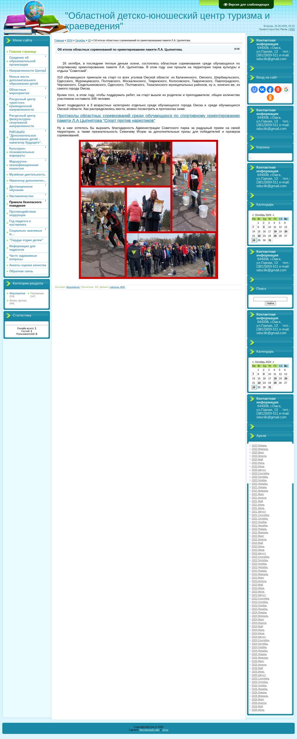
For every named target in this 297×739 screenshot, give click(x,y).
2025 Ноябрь (259, 685)
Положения (37, 293)
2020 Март (258, 452)
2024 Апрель (259, 622)
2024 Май (257, 626)
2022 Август (259, 553)
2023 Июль (258, 591)
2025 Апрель (259, 664)
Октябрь (80, 40)
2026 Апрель (259, 702)
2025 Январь (259, 654)
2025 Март (258, 661)
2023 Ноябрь (259, 605)
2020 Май (257, 459)
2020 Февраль (260, 449)
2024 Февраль (260, 615)
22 (259, 235)
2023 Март (258, 577)
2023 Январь (259, 570)
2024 (69, 40)
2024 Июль (258, 633)
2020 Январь (259, 445)
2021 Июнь (258, 504)
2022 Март (258, 535)
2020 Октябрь (260, 476)
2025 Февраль (260, 657)
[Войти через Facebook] (270, 89)
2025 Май (257, 668)
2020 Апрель (259, 455)
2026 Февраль (260, 695)
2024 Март (258, 619)
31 (269, 240)
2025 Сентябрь (260, 678)
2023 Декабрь (260, 609)
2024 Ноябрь (259, 647)
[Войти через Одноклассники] (270, 97)
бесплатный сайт (149, 729)
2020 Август (259, 469)
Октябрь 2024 (263, 215)
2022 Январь (259, 529)
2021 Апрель (259, 497)
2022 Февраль (260, 532)
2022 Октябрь (260, 560)
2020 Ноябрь (259, 480)
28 (89, 40)
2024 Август (259, 636)
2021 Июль (258, 508)
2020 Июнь (258, 462)
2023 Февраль (260, 574)
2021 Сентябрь (260, 515)
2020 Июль (258, 466)
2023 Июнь (258, 588)
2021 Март (258, 494)
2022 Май (257, 542)
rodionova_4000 (117, 287)
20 (285, 231)
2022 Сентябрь (260, 556)
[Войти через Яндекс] (277, 89)
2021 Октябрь (260, 518)
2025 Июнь (258, 671)
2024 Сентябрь (260, 640)
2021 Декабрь (260, 525)
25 (275, 235)
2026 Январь (259, 692)
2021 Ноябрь (259, 522)
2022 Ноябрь (259, 563)
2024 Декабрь (260, 650)
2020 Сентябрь (260, 473)
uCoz (165, 729)
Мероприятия (17, 293)
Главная (59, 40)
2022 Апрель (259, 539)
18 (275, 231)
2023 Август (259, 595)
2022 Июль (258, 549)
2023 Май (257, 584)
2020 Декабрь (260, 483)
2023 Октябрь (260, 602)
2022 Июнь (258, 546)
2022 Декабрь (260, 567)
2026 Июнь (258, 709)
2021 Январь (259, 487)
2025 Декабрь (260, 689)
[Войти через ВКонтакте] (262, 89)
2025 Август (259, 675)
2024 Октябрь (260, 643)
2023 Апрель (259, 581)
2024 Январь (259, 612)
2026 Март (258, 699)
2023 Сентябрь (260, 598)
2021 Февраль (260, 490)
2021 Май (257, 501)
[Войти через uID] (254, 89)
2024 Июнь (258, 629)
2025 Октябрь (260, 682)
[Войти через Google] (286, 89)
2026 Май (257, 706)
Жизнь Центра (18, 300)
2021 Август (259, 511)
